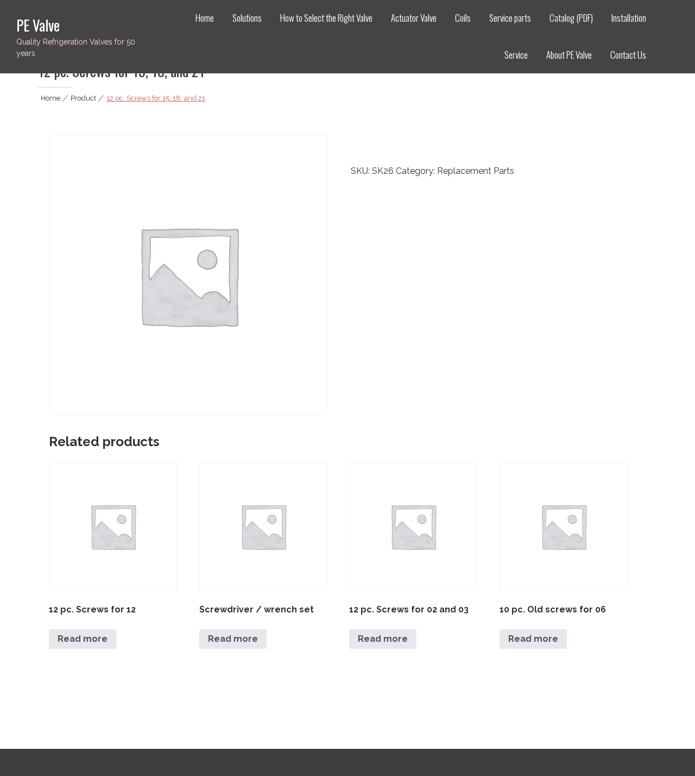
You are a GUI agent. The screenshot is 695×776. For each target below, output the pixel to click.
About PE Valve (569, 54)
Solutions (247, 17)
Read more (83, 639)
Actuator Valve (414, 17)
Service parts (510, 17)
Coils (463, 17)
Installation (628, 17)
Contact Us (628, 54)
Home (204, 17)
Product (83, 98)
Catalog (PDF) (571, 17)
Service (516, 54)
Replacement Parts (475, 171)
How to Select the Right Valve (326, 17)
